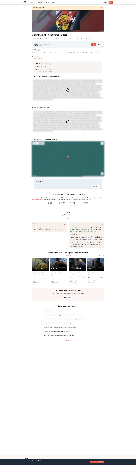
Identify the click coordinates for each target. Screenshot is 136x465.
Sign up (110, 2)
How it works (95, 186)
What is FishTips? (48, 311)
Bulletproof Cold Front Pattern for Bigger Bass (58, 267)
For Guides (40, 2)
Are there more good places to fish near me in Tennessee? (57, 331)
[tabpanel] (68, 235)
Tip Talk (47, 2)
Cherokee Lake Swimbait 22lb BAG (95, 267)
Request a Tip (67, 297)
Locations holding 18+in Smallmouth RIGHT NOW (76, 267)
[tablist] (68, 219)
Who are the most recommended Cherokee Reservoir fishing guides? (59, 335)
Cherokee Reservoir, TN (38, 272)
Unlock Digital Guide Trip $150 (96, 461)
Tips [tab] (68, 218)
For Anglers (31, 2)
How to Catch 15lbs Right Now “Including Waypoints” (40, 267)
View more (67, 255)
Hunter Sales (42, 42)
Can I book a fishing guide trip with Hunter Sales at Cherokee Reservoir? (60, 327)
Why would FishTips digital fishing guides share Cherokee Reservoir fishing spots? (62, 315)
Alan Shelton (35, 280)
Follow (93, 44)
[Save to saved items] (47, 259)
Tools (53, 2)
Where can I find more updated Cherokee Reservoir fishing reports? (59, 323)
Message (99, 44)
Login (105, 2)
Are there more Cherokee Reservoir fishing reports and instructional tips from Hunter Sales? (64, 319)
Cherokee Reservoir (50, 38)
